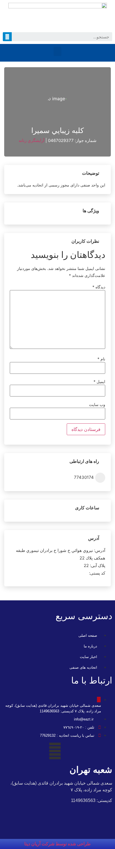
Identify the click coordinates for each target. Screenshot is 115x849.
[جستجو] (7, 36)
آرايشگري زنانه (31, 140)
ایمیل (99, 382)
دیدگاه (98, 287)
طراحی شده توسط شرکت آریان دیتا (57, 843)
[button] (57, 51)
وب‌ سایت (97, 405)
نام (101, 359)
